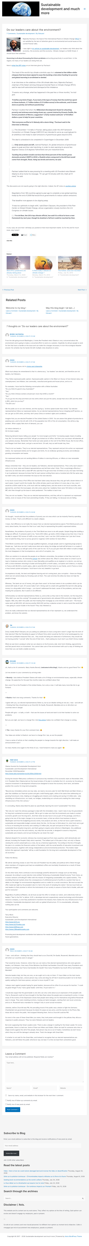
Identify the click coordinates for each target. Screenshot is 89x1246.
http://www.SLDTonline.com (15, 924)
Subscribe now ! (11, 1153)
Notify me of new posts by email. (18, 1104)
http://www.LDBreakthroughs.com (17, 929)
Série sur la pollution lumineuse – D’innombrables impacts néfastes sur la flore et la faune (35, 1176)
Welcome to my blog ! (16, 308)
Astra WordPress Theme (73, 1236)
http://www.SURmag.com (14, 927)
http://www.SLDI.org (12, 922)
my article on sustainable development (45, 48)
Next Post (82, 290)
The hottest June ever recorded (69, 270)
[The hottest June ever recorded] (70, 263)
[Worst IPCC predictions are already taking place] (18, 263)
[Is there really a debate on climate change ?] (44, 263)
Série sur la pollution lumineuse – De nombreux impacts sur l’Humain (27, 1186)
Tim (11, 625)
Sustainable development (26, 33)
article (35, 558)
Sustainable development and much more (60, 9)
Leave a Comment (12, 311)
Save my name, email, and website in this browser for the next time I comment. (36, 1095)
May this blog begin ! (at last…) (60, 308)
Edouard (13, 661)
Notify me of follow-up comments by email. (22, 1100)
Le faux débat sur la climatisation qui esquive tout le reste (24, 1183)
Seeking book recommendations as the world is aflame (23, 1180)
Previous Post (8, 290)
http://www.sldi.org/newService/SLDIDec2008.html (23, 773)
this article (42, 720)
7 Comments (11, 33)
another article (71, 186)
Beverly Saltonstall (17, 334)
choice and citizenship (34, 366)
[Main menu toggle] (84, 9)
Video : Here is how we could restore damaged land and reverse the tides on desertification (36, 1171)
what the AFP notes (19, 65)
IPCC (77, 39)
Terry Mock (14, 760)
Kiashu (12, 360)
